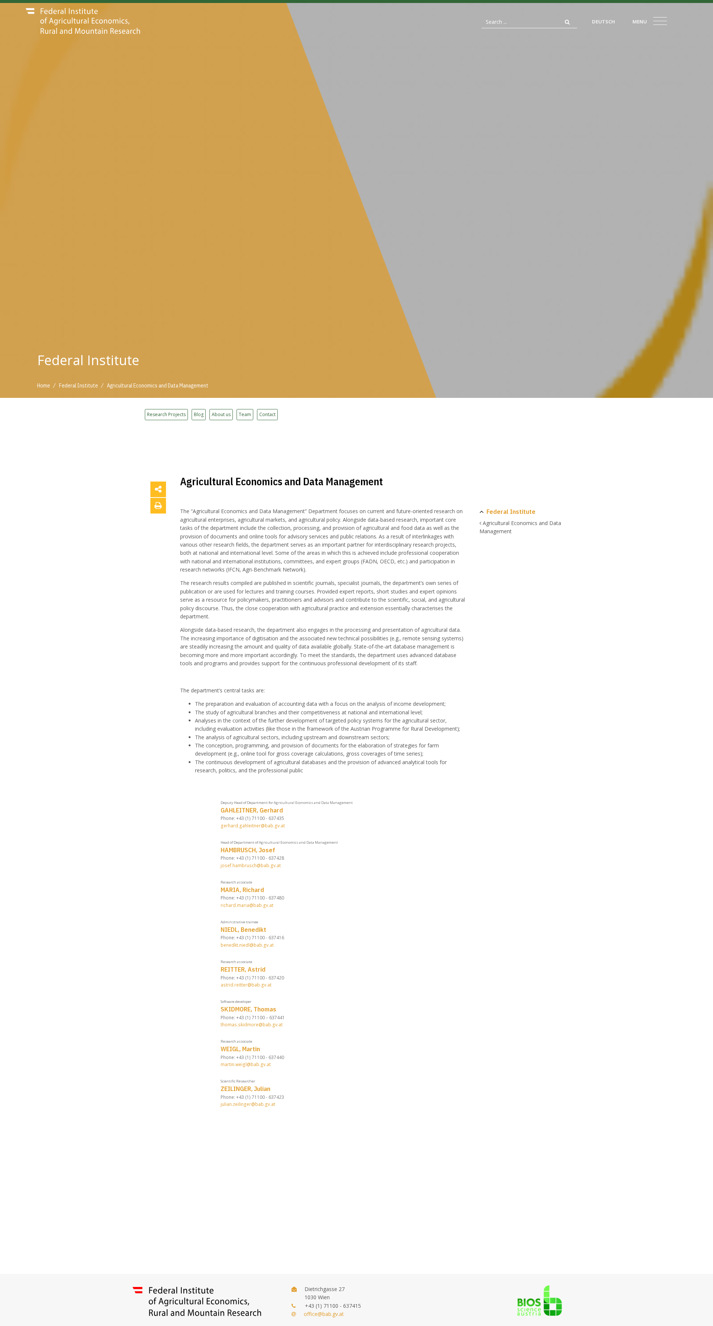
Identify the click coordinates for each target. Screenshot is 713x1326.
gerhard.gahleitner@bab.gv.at (253, 826)
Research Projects (166, 414)
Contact (267, 414)
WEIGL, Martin (240, 1049)
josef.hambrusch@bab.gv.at (251, 865)
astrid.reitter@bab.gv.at (246, 985)
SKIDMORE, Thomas (248, 1009)
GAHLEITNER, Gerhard (252, 810)
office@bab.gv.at (324, 1313)
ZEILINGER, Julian (245, 1088)
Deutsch (603, 21)
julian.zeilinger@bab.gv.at (248, 1104)
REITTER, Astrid (243, 969)
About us (221, 414)
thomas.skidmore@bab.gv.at (252, 1024)
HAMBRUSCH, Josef (248, 850)
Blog (199, 414)
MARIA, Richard (242, 889)
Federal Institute (510, 511)
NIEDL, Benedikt (243, 929)
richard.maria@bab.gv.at (247, 905)
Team (245, 414)
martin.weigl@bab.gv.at (246, 1064)
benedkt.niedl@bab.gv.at (247, 945)
